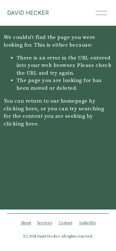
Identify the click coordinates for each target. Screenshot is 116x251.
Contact (65, 223)
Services (44, 223)
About (26, 223)
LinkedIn (87, 223)
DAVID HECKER (28, 12)
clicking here (21, 109)
